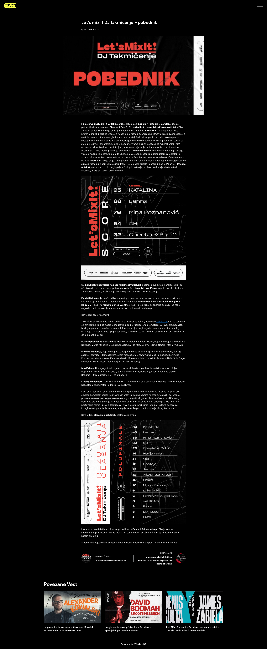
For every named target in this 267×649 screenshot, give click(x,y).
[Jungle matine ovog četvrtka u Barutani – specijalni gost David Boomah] (133, 607)
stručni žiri (162, 321)
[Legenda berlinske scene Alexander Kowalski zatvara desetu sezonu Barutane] (72, 607)
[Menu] (260, 5)
